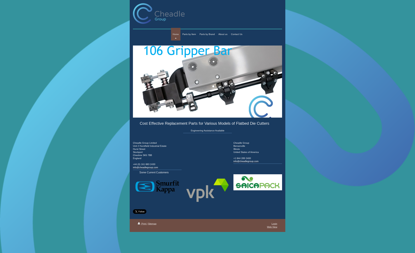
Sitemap (152, 223)
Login (274, 223)
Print (144, 223)
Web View (272, 227)
